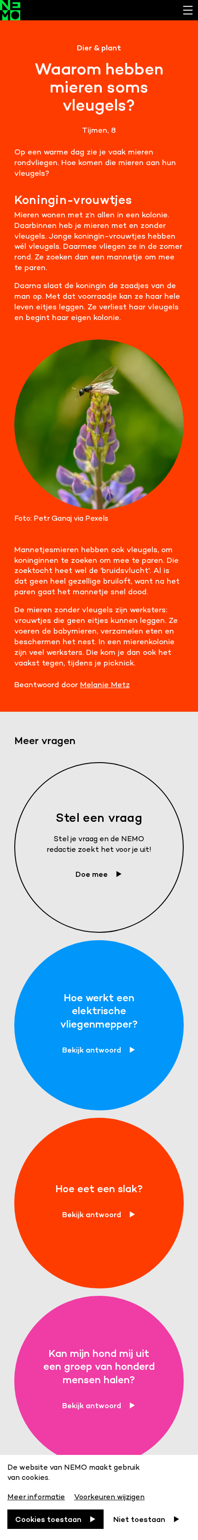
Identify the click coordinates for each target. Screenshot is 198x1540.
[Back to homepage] (10, 10)
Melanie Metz (105, 684)
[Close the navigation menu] (188, 10)
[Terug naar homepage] (99, 10)
